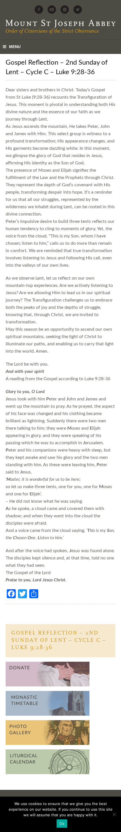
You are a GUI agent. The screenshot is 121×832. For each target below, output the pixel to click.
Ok (61, 823)
